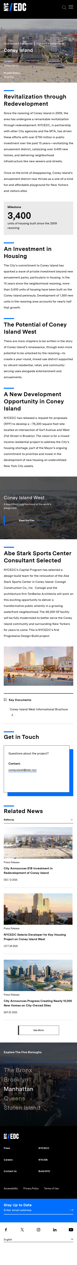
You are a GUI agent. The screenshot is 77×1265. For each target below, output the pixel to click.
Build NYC (44, 1171)
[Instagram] (38, 1229)
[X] (22, 1229)
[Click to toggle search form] (64, 7)
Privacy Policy (30, 1188)
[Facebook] (6, 1229)
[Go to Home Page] (15, 7)
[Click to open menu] (71, 7)
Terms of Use (51, 1188)
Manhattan (18, 1088)
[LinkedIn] (55, 1229)
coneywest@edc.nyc (22, 770)
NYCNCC (43, 1148)
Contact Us (10, 1171)
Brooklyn (16, 1079)
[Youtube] (71, 1229)
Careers (8, 1159)
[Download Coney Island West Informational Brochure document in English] (11, 715)
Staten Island (22, 1107)
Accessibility (11, 1188)
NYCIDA (43, 1159)
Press (7, 1148)
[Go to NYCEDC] (11, 1135)
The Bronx (18, 1070)
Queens (14, 1098)
